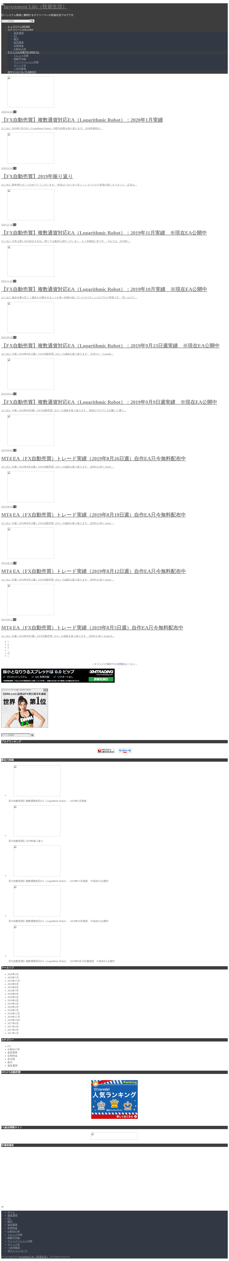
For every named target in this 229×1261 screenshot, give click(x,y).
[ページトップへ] (2, 1206)
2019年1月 (13, 1010)
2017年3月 (13, 1026)
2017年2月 (13, 1030)
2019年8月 (13, 987)
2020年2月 (13, 974)
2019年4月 (13, 1000)
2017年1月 (13, 1033)
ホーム (11, 1212)
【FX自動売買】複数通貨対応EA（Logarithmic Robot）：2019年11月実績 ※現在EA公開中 (58, 881)
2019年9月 (13, 984)
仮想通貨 (19, 42)
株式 (16, 39)
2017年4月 (13, 1023)
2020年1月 (13, 977)
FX (15, 36)
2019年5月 (13, 997)
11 (8, 653)
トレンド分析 (21, 55)
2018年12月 (13, 1013)
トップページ (18, 26)
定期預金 (19, 45)
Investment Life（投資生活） (34, 1256)
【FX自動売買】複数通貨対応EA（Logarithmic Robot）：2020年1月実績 (46, 801)
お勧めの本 (20, 49)
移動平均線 (20, 59)
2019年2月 (13, 1007)
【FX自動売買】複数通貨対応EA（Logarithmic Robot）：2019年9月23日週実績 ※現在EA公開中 (61, 961)
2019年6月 (13, 994)
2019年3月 (13, 1003)
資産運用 (19, 33)
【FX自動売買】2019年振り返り (25, 841)
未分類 (11, 1059)
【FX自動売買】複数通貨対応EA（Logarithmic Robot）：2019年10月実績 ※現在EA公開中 (58, 921)
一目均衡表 (20, 68)
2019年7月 (13, 990)
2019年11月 (13, 980)
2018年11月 (13, 1016)
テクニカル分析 (23, 52)
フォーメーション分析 (26, 62)
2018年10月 (13, 1020)
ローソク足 (20, 65)
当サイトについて (21, 72)
